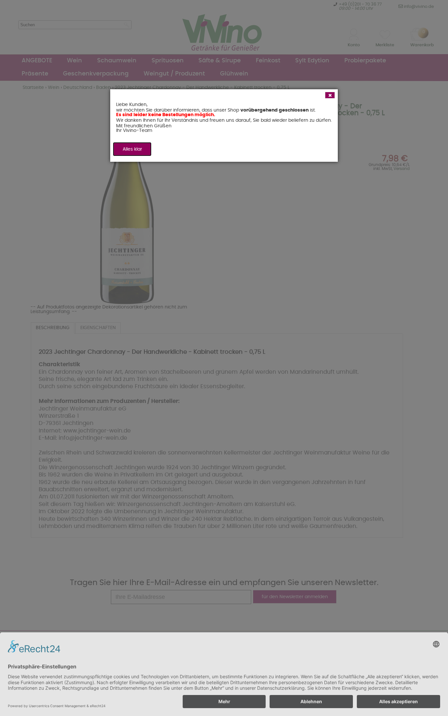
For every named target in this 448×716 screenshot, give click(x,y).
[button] (330, 95)
